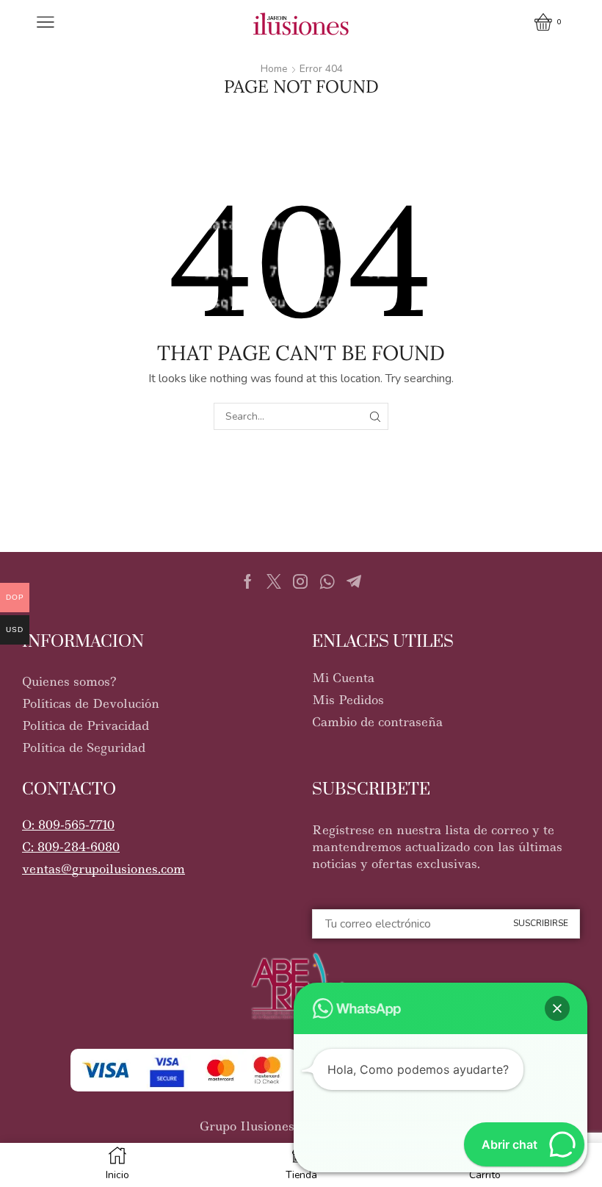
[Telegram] (354, 581)
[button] (68, 818)
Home (274, 69)
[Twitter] (273, 581)
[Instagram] (300, 581)
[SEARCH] (374, 416)
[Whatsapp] (327, 581)
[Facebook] (248, 581)
